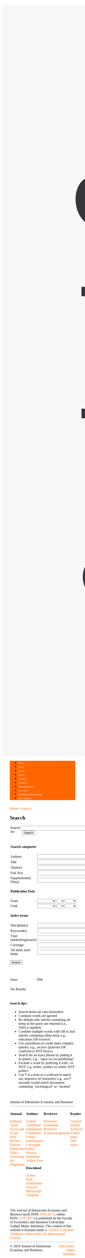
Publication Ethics (18, 1150)
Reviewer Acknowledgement (57, 1131)
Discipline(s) (19, 925)
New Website (25, 798)
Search (22, 775)
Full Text (16, 873)
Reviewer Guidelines (51, 1123)
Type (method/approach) (23, 938)
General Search (75, 1123)
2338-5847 (26, 1218)
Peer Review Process (15, 1141)
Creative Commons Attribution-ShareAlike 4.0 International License (42, 1234)
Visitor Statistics (69, 1252)
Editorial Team (16, 1123)
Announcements (26, 786)
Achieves (76, 1129)
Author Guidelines (33, 1123)
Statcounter (66, 1246)
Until (13, 906)
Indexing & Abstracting (30, 794)
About (22, 767)
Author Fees (34, 1160)
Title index (74, 1143)
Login (21, 771)
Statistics (23, 790)
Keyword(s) (18, 931)
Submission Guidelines (34, 1131)
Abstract (16, 867)
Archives (23, 783)
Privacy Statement (32, 1154)
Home (21, 763)
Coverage (17, 945)
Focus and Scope (17, 1131)
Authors (16, 856)
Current (22, 779)
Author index (75, 1135)
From (14, 901)
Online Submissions (34, 1139)
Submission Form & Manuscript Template (34, 1189)
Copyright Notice (33, 1147)
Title (13, 862)
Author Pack (31, 1177)
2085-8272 (47, 1214)
